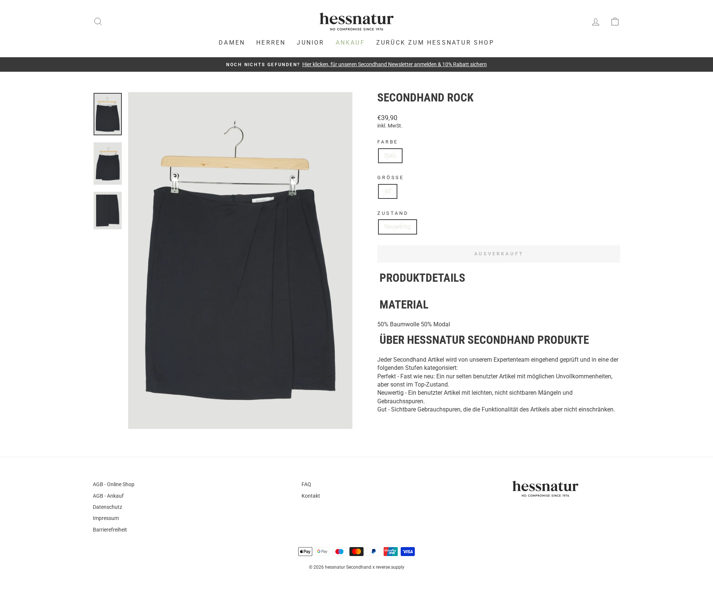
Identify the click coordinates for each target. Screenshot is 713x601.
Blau (390, 155)
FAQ (306, 484)
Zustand (393, 213)
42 (387, 191)
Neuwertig (397, 226)
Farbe (387, 142)
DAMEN (232, 42)
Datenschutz (107, 507)
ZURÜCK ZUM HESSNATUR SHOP (435, 42)
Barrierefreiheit (110, 530)
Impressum (106, 518)
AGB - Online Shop (113, 484)
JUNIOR (310, 42)
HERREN (271, 42)
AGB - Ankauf (108, 496)
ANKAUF (350, 42)
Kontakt (311, 496)
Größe (390, 177)
